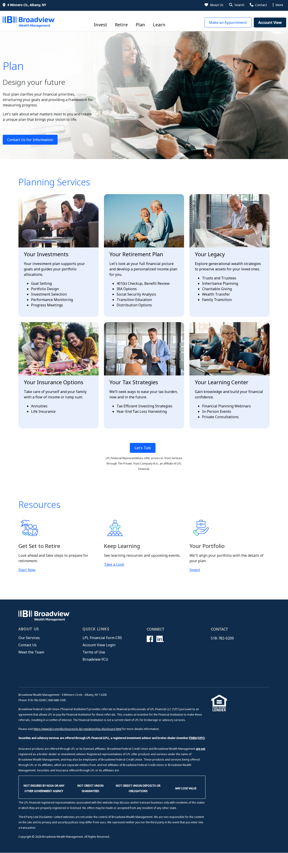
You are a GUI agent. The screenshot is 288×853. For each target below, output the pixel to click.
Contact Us (27, 644)
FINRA (193, 738)
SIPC (201, 738)
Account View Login (99, 644)
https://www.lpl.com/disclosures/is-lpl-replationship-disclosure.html (78, 729)
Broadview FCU (95, 659)
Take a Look (114, 564)
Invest (100, 25)
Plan (140, 25)
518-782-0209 (222, 638)
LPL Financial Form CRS (102, 637)
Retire (121, 25)
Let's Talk (143, 447)
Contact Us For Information (30, 139)
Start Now (27, 569)
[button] (236, 5)
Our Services (29, 637)
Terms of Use (94, 652)
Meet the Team (31, 652)
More (278, 5)
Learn (159, 25)
